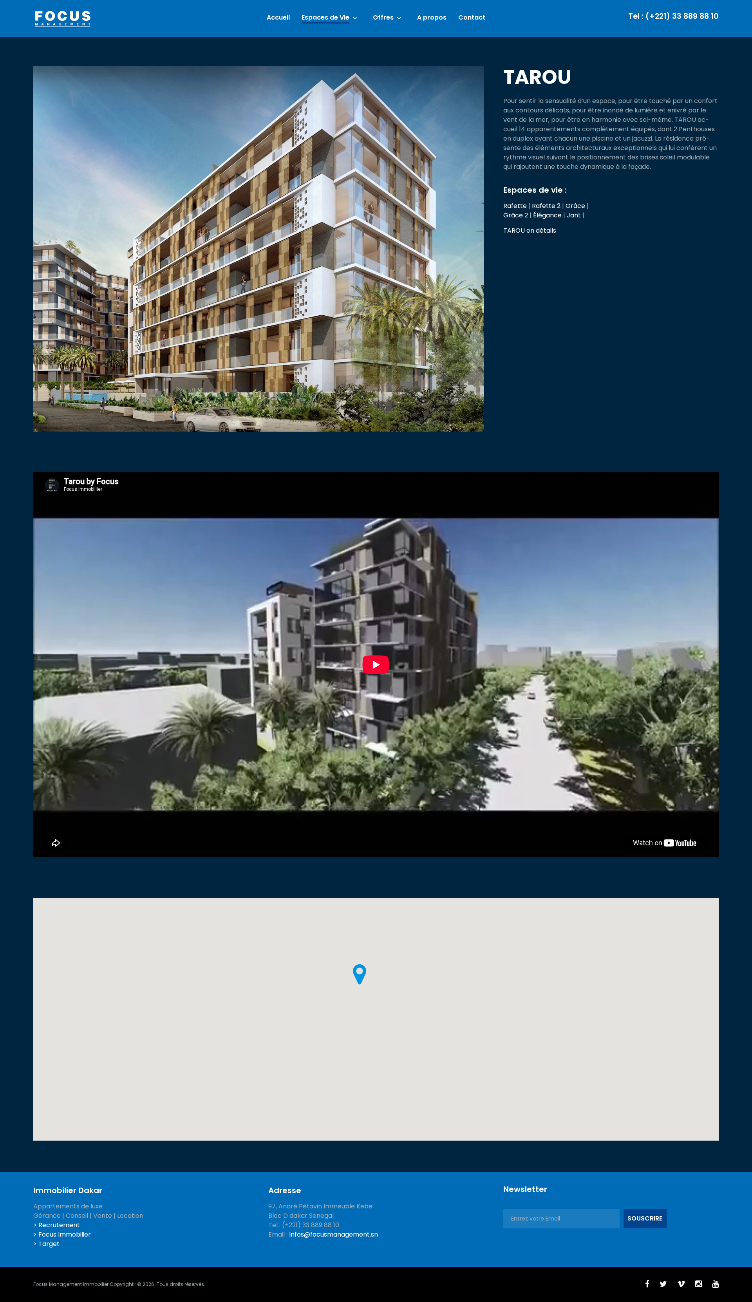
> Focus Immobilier (62, 1234)
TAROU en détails (529, 230)
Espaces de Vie (325, 18)
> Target (46, 1243)
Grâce (575, 205)
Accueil (278, 18)
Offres (383, 18)
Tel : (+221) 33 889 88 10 (673, 16)
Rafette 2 (546, 205)
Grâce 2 (515, 215)
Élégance (547, 215)
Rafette (515, 205)
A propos (431, 18)
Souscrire (644, 1218)
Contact (471, 18)
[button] (359, 974)
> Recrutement (56, 1225)
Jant (574, 215)
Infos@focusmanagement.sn (333, 1234)
